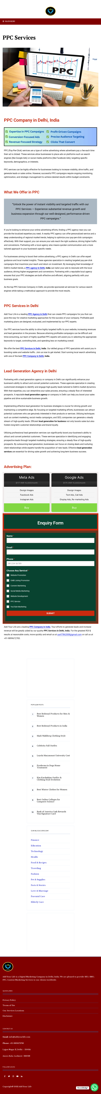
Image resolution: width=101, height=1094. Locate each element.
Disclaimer (8, 1016)
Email (10, 547)
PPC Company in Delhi (33, 356)
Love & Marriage (39, 891)
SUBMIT (50, 613)
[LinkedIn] (21, 1076)
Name (10, 536)
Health (34, 857)
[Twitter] (9, 1076)
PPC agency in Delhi (35, 268)
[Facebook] (5, 1076)
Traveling (36, 868)
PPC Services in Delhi (30, 348)
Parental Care (38, 896)
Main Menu (10, 21)
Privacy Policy (9, 1000)
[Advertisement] (50, 679)
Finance (35, 840)
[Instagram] (13, 1076)
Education (36, 846)
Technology (37, 851)
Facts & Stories (38, 885)
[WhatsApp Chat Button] (94, 1087)
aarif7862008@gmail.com (69, 634)
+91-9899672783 (17, 1043)
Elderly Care (37, 902)
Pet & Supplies (38, 879)
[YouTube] (17, 1076)
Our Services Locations (13, 1011)
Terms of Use (9, 1005)
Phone (11, 559)
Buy (26, 507)
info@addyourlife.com (19, 1037)
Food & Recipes (39, 862)
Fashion (35, 874)
